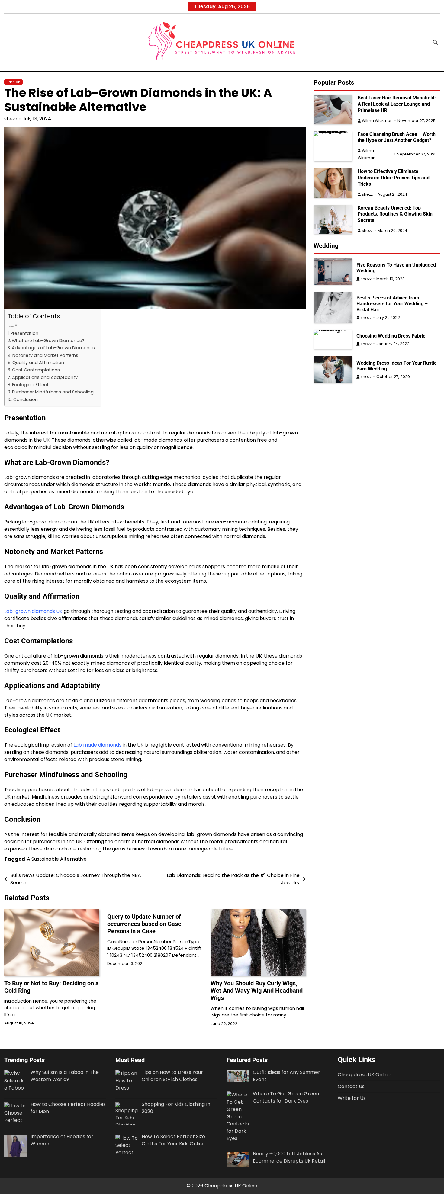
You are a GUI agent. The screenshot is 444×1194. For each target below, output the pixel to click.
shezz (11, 118)
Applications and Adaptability (45, 377)
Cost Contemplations (36, 370)
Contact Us (351, 1086)
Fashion (13, 82)
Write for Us (352, 1098)
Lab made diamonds (97, 744)
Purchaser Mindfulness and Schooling (53, 392)
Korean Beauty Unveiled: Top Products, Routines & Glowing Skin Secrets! (395, 214)
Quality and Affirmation (38, 363)
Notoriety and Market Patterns (45, 355)
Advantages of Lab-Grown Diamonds (53, 348)
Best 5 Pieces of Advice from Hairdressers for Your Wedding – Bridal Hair (392, 303)
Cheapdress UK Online (364, 1074)
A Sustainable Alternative (57, 859)
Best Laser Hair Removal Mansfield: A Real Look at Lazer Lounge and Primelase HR (397, 104)
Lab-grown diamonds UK (33, 611)
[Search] (435, 42)
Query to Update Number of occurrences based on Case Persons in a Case (144, 924)
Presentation (24, 333)
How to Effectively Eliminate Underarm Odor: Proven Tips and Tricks (394, 177)
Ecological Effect (30, 385)
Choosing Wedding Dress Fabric (390, 336)
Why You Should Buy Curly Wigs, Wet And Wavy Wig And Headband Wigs (257, 990)
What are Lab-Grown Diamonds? (48, 341)
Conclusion (25, 399)
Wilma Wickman (377, 120)
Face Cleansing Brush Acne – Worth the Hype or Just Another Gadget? (397, 137)
